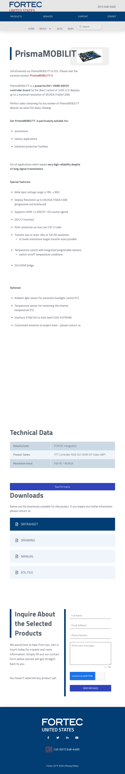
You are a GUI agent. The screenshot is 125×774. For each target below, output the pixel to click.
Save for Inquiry (62, 486)
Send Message (90, 688)
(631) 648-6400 (69, 749)
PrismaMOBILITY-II (41, 75)
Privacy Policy (71, 765)
